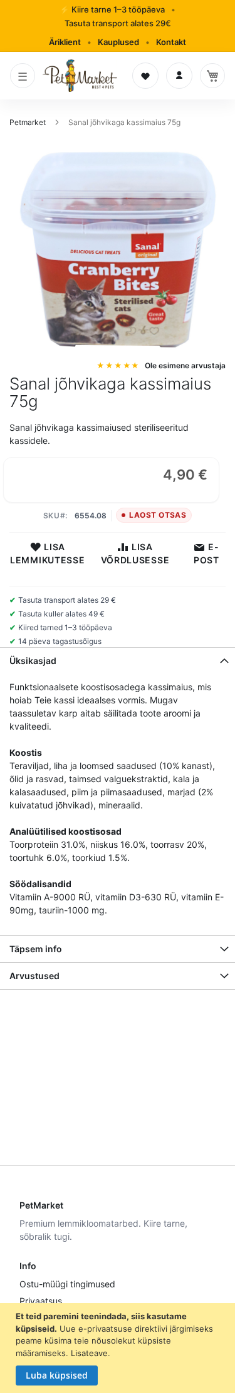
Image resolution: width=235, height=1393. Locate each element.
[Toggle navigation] (22, 75)
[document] (119, 1347)
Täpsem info (35, 948)
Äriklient (65, 42)
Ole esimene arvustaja (185, 365)
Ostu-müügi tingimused (67, 1284)
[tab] (117, 660)
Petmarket (28, 122)
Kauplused (118, 42)
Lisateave (89, 1353)
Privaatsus (40, 1300)
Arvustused (34, 975)
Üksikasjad (32, 660)
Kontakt (171, 42)
